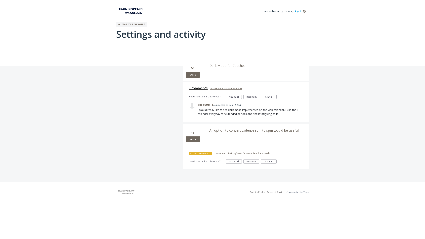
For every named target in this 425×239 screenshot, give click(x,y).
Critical (271, 97)
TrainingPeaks (257, 192)
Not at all (235, 97)
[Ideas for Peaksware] (131, 11)
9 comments (198, 88)
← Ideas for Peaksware (131, 24)
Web (267, 153)
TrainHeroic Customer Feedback (226, 88)
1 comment (219, 153)
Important (252, 97)
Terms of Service (275, 192)
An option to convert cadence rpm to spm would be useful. (254, 130)
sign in (298, 11)
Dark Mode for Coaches (227, 65)
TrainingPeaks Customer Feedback (245, 153)
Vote (193, 74)
